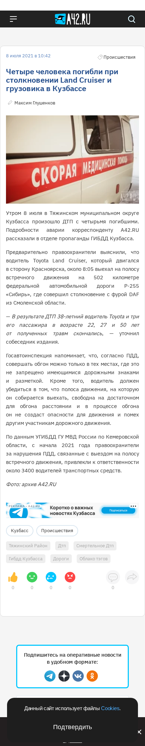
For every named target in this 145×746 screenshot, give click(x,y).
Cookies (110, 708)
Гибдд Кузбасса (26, 559)
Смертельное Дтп (95, 546)
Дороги (61, 559)
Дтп (62, 546)
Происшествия (57, 531)
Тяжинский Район (28, 546)
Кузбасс (20, 531)
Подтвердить (72, 727)
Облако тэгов (94, 559)
